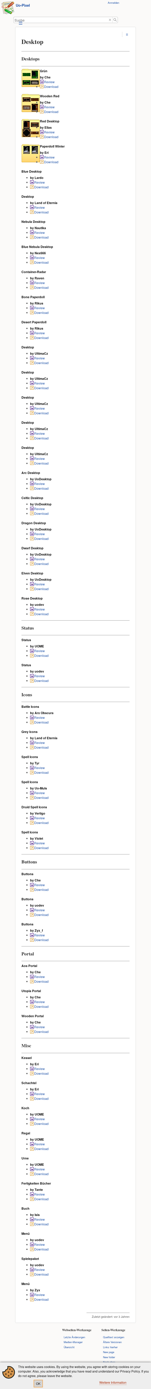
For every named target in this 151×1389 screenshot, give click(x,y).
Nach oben (109, 1362)
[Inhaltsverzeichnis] (127, 34)
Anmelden (113, 3)
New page (108, 1352)
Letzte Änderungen (74, 1337)
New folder (109, 1357)
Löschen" (110, 20)
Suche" (115, 20)
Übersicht (69, 1347)
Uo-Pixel (23, 5)
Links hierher (110, 1347)
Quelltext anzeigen (113, 1337)
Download (51, 86)
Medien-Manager (73, 1342)
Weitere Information (112, 1382)
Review (49, 82)
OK (38, 1383)
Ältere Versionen (112, 1342)
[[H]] (8, 8)
